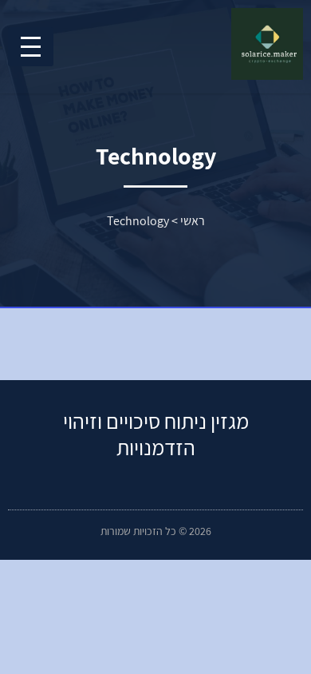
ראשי (192, 220)
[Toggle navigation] (30, 46)
